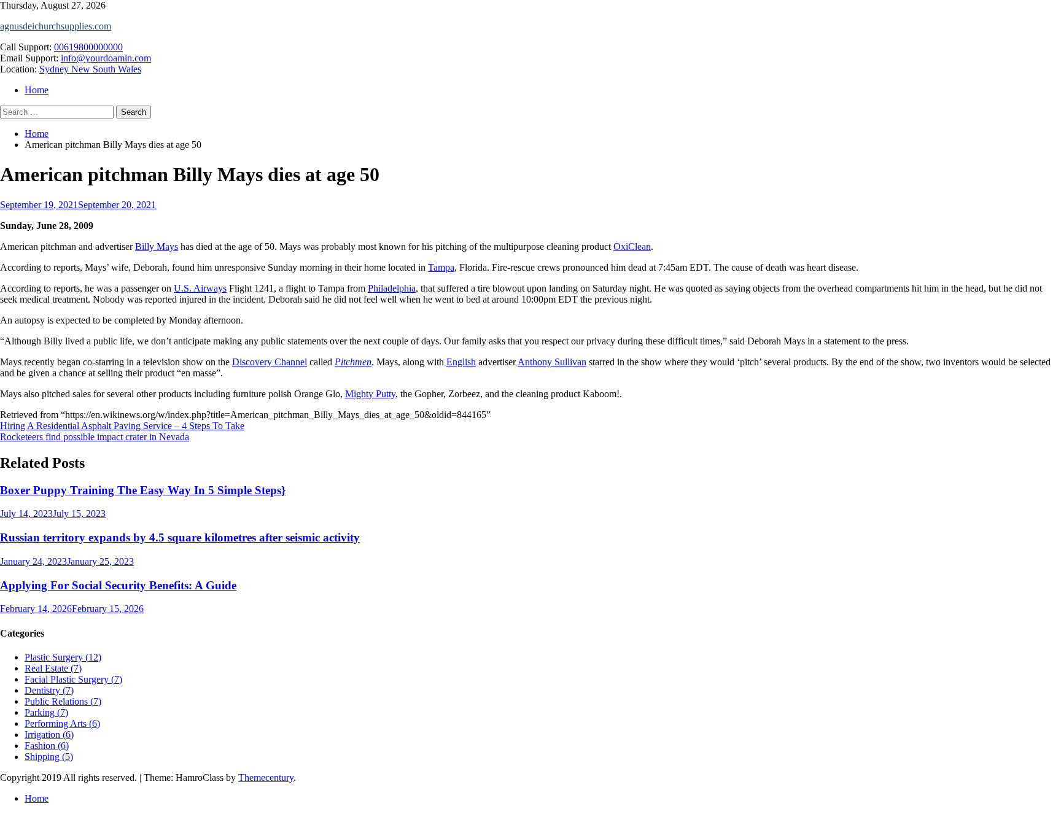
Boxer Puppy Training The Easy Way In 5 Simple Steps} (143, 490)
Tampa (441, 267)
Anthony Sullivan (552, 362)
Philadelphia (392, 288)
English (461, 362)
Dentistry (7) (49, 690)
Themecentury (265, 777)
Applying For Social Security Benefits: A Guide (118, 585)
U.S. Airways (200, 288)
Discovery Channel (269, 362)
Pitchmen (353, 362)
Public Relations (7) (63, 701)
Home (37, 90)
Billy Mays (156, 246)
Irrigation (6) (49, 734)
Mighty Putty (370, 394)
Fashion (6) (47, 745)
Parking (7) (46, 712)
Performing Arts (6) (62, 723)
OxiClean (632, 246)
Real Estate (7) (53, 668)
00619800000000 (88, 47)
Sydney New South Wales (90, 69)
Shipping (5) (49, 756)
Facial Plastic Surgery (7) (73, 679)
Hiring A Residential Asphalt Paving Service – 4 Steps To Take (122, 426)
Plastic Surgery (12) (63, 657)
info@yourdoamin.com (106, 58)
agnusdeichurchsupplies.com (55, 26)
